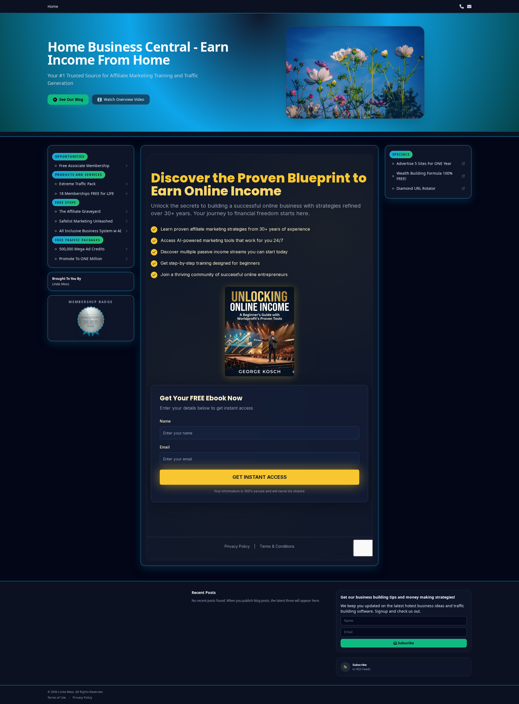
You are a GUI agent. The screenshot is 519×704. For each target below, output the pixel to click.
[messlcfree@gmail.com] (469, 6)
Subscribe (406, 643)
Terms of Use (57, 697)
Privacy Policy (82, 697)
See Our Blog (71, 99)
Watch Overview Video (124, 99)
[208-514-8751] (462, 6)
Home (53, 6)
